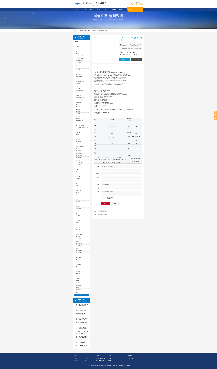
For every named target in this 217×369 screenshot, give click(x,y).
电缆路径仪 (78, 132)
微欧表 (77, 259)
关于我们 (84, 9)
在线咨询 (109, 360)
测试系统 (77, 206)
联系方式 (109, 358)
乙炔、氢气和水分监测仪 (80, 55)
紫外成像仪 (78, 187)
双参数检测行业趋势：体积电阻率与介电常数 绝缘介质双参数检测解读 (82, 323)
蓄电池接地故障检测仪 (80, 125)
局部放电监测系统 (79, 76)
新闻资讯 (99, 9)
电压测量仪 (78, 201)
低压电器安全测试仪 (79, 60)
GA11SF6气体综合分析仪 (102, 211)
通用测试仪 (78, 248)
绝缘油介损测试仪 (79, 250)
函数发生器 (78, 69)
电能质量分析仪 (78, 141)
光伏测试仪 (78, 176)
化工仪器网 (128, 365)
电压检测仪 (78, 53)
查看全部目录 (81, 294)
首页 (77, 9)
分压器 (77, 169)
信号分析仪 (78, 241)
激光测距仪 (78, 72)
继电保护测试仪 (78, 273)
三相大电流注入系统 (79, 162)
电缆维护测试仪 (78, 102)
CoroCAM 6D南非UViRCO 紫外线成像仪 (101, 358)
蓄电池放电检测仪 (79, 155)
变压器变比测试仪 (79, 157)
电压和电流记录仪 (79, 62)
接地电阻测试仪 (78, 150)
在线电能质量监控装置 (80, 58)
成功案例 (75, 360)
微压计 (77, 51)
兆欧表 (77, 171)
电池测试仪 (78, 74)
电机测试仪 (78, 278)
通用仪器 (77, 280)
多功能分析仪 (78, 245)
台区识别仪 (78, 139)
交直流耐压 (78, 178)
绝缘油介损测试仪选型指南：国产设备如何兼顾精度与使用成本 (82, 337)
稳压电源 (77, 65)
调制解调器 (78, 109)
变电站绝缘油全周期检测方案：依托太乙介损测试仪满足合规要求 (82, 328)
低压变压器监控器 (79, 136)
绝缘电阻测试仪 (78, 208)
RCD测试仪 (78, 118)
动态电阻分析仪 (78, 160)
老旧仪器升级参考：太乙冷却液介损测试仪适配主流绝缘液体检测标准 (82, 346)
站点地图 (116, 365)
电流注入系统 (78, 190)
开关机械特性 (78, 224)
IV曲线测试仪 (78, 220)
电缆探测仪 (78, 88)
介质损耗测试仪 (78, 238)
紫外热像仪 (78, 215)
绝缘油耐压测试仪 (79, 252)
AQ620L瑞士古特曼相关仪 (102, 214)
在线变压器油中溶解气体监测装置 (82, 127)
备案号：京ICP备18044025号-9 (109, 365)
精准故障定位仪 (78, 116)
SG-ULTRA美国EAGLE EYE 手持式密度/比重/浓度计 (101, 360)
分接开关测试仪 (78, 229)
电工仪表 (85, 30)
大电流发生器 (78, 164)
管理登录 (120, 365)
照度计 (77, 183)
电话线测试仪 (78, 111)
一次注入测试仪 (78, 236)
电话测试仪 (78, 104)
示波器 (77, 67)
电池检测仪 (78, 287)
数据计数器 (78, 113)
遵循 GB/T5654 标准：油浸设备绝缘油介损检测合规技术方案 (82, 319)
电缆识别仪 (78, 134)
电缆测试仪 (78, 292)
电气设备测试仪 (78, 211)
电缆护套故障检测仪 (79, 120)
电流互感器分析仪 (79, 243)
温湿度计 (77, 48)
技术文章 (106, 9)
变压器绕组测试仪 (79, 234)
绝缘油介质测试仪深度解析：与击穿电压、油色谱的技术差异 (82, 310)
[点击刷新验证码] (110, 198)
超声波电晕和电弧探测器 (80, 97)
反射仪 (77, 199)
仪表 (76, 180)
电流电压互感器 (78, 257)
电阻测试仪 (78, 271)
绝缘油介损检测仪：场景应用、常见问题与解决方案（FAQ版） (82, 314)
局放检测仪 (78, 282)
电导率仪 (77, 213)
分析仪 (77, 197)
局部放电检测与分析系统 (80, 81)
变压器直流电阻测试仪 (80, 153)
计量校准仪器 (78, 264)
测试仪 (77, 185)
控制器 (77, 204)
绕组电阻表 (78, 227)
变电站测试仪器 (78, 275)
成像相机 (77, 194)
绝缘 (89, 30)
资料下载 (114, 9)
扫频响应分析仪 (78, 231)
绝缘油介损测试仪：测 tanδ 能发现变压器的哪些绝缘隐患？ (82, 305)
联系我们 (121, 9)
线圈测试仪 (78, 148)
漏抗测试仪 (78, 106)
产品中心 (92, 9)
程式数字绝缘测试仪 (79, 90)
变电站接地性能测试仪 (80, 146)
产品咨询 (124, 59)
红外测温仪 (78, 46)
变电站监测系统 (78, 83)
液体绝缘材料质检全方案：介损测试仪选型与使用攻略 (82, 342)
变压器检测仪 (78, 285)
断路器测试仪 (78, 289)
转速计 (77, 44)
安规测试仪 (78, 143)
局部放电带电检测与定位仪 (80, 99)
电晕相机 (77, 192)
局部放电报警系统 (79, 92)
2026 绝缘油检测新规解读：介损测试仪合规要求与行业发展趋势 (82, 332)
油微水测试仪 (78, 255)
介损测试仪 (78, 222)
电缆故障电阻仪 (78, 95)
